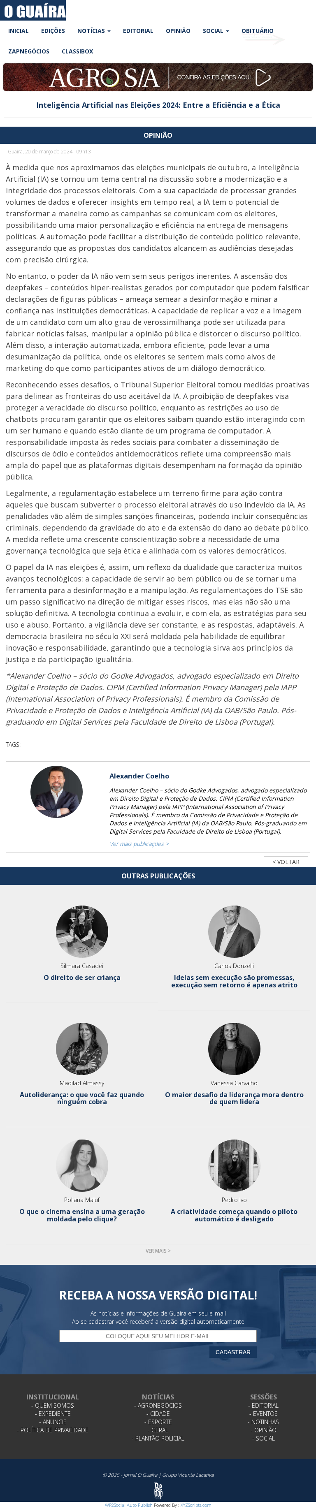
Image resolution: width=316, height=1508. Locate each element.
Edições (53, 31)
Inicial (18, 31)
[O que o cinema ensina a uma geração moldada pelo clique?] (82, 1166)
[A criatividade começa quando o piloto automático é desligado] (234, 1166)
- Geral (158, 1430)
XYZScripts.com (196, 1505)
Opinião (178, 31)
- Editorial (263, 1405)
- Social (263, 1438)
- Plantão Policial (158, 1438)
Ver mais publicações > (139, 844)
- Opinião (263, 1430)
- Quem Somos (52, 1405)
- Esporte (158, 1422)
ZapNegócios (28, 51)
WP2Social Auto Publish (129, 1505)
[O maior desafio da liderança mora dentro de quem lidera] (234, 1049)
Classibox (77, 51)
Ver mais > (158, 1250)
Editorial (138, 31)
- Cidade (158, 1414)
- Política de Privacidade (52, 1430)
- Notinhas (263, 1422)
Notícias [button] (92, 31)
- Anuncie (53, 1422)
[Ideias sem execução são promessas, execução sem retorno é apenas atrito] (234, 932)
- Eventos (263, 1414)
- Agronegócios (158, 1405)
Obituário (258, 31)
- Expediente (53, 1414)
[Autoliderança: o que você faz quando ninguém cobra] (82, 1049)
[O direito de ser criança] (82, 932)
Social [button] (214, 31)
